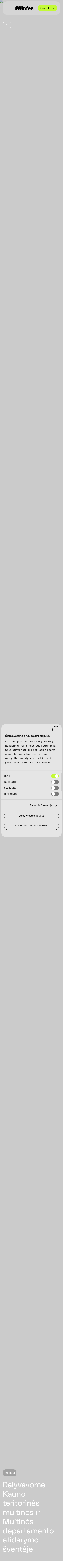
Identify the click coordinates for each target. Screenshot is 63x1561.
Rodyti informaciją (40, 805)
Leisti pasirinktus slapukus (31, 825)
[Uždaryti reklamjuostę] (55, 729)
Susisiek (45, 8)
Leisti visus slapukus (31, 816)
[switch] (55, 782)
